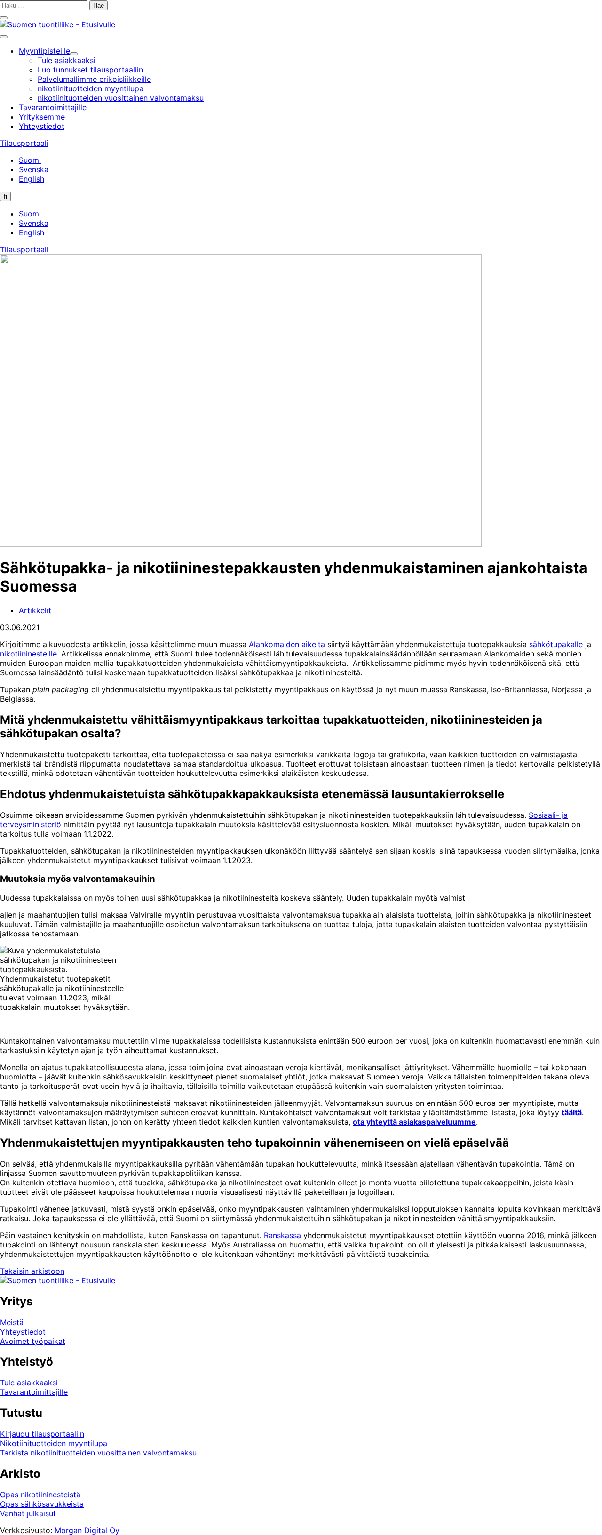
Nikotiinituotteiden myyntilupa (53, 1443)
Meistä (12, 1322)
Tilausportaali (24, 143)
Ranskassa (282, 1235)
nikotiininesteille (28, 653)
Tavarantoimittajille (34, 1392)
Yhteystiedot (23, 1331)
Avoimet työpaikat (32, 1341)
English (31, 179)
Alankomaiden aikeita (287, 644)
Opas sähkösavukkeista (42, 1504)
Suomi (30, 160)
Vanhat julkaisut (28, 1513)
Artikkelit (35, 610)
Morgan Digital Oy (87, 1530)
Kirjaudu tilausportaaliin (42, 1434)
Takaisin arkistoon (32, 1271)
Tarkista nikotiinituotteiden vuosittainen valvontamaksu (98, 1452)
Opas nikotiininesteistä (40, 1494)
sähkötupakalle (556, 644)
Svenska (33, 169)
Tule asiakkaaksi (29, 1382)
